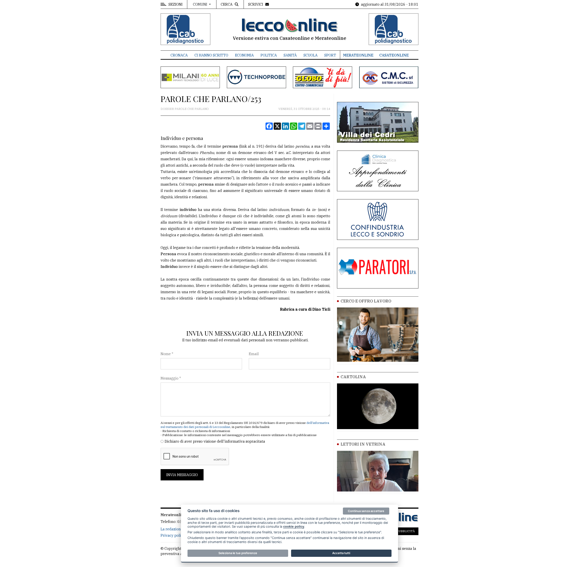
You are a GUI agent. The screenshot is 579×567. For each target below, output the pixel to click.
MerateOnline (358, 55)
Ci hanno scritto (211, 55)
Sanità (290, 55)
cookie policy (293, 526)
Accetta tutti (341, 553)
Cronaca (179, 55)
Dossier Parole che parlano (185, 109)
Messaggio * (171, 378)
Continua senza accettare (366, 511)
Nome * (167, 354)
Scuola (311, 55)
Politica (269, 55)
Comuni (200, 4)
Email (254, 354)
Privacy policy (173, 535)
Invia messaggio (182, 474)
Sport (330, 55)
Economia (244, 55)
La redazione (172, 529)
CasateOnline (394, 55)
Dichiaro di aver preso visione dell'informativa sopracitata (215, 441)
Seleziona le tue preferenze (237, 553)
